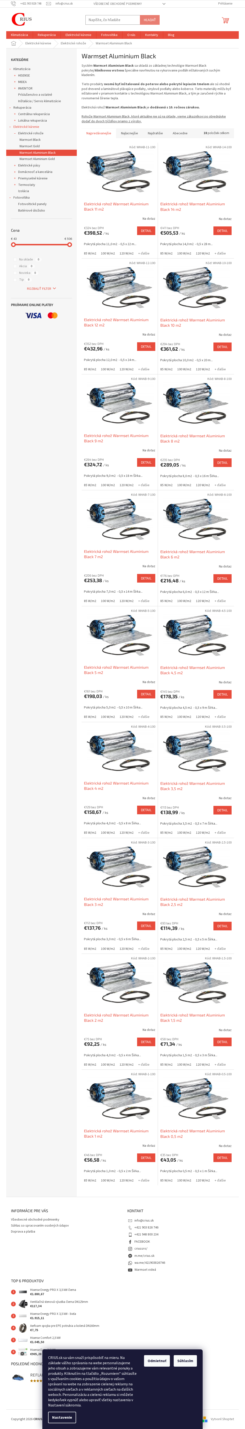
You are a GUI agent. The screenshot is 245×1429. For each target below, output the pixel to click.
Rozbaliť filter (39, 288)
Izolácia (23, 191)
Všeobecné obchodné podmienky (118, 4)
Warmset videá (145, 1269)
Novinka (27, 273)
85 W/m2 (90, 253)
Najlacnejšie (129, 133)
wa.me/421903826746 (149, 1262)
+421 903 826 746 (146, 1227)
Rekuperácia (22, 107)
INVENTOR (25, 88)
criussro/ (140, 1248)
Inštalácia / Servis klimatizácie (39, 101)
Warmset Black (30, 139)
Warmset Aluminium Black (37, 152)
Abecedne (180, 133)
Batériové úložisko (31, 210)
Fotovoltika (21, 197)
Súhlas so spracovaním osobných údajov (40, 1225)
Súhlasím (185, 1361)
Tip (24, 279)
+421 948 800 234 (146, 1234)
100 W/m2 (108, 253)
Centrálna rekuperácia (34, 114)
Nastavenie (62, 1417)
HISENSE (24, 75)
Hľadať (150, 20)
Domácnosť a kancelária (35, 172)
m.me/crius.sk (144, 1255)
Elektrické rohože (31, 133)
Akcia (25, 266)
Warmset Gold (29, 146)
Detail (146, 231)
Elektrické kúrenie (26, 126)
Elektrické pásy (29, 165)
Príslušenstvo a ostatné (35, 94)
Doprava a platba (23, 1231)
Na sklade (29, 259)
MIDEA (22, 82)
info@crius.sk (144, 1220)
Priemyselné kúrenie (33, 178)
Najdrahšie (155, 133)
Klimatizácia (21, 69)
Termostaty (26, 185)
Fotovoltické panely (32, 204)
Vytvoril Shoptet (222, 1419)
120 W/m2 (127, 253)
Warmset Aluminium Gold (37, 159)
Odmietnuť (157, 1361)
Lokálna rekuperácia (32, 120)
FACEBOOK (142, 1241)
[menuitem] (19, 35)
